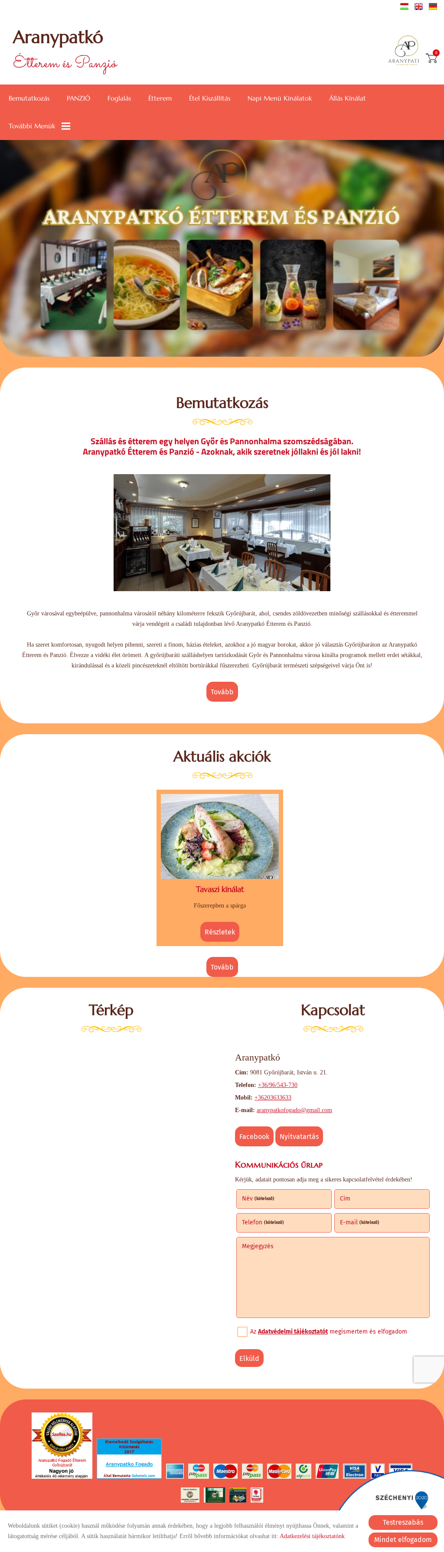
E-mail (359, 1222)
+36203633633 (273, 1097)
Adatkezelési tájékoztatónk (312, 1536)
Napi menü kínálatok (280, 98)
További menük (32, 126)
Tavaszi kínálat (220, 889)
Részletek (220, 932)
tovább (222, 692)
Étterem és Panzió (65, 51)
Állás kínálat (347, 98)
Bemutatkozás (29, 98)
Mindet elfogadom (403, 1540)
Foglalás (119, 98)
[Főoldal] (406, 51)
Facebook (254, 1136)
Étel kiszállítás (209, 98)
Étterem (160, 98)
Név (258, 1198)
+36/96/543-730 (277, 1085)
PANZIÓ (78, 98)
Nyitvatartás (299, 1136)
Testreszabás (403, 1522)
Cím (345, 1198)
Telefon (263, 1222)
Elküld (249, 1358)
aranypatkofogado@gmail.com (294, 1110)
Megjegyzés (258, 1246)
